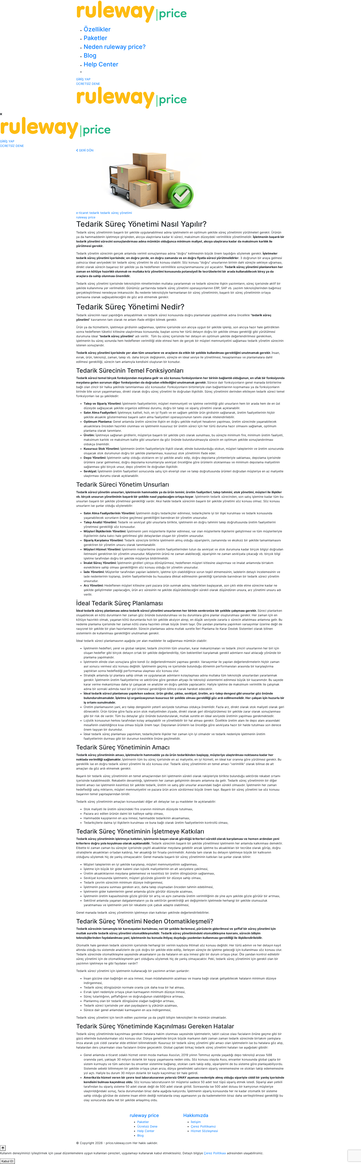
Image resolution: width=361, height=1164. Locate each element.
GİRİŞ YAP (83, 79)
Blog (90, 55)
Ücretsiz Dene (147, 1126)
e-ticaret (82, 213)
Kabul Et (7, 1161)
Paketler (95, 38)
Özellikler (97, 29)
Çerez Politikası (215, 1153)
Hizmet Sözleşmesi (204, 1131)
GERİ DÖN (85, 150)
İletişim (196, 1122)
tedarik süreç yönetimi (116, 213)
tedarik (94, 213)
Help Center (101, 64)
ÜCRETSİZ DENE (88, 84)
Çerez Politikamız (203, 1126)
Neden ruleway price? (115, 46)
